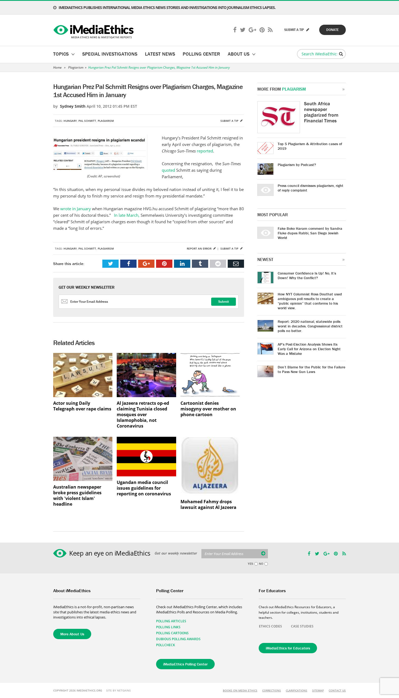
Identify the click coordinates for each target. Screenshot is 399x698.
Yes (250, 564)
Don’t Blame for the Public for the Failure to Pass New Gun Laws (311, 369)
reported (205, 151)
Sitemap (318, 690)
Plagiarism (75, 67)
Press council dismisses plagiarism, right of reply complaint (310, 188)
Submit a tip (229, 121)
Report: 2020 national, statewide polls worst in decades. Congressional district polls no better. (310, 326)
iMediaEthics (94, 30)
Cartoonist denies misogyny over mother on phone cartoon (208, 408)
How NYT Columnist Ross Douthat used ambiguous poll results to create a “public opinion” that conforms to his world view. (310, 301)
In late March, (127, 215)
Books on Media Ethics (240, 690)
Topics (61, 54)
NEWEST (265, 259)
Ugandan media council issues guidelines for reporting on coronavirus (144, 488)
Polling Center (201, 54)
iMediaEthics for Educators (288, 648)
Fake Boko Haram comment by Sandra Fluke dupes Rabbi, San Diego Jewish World (310, 233)
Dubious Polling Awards (178, 639)
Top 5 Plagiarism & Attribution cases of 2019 (310, 146)
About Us (238, 54)
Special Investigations (109, 54)
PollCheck (165, 645)
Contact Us (337, 690)
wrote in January (75, 208)
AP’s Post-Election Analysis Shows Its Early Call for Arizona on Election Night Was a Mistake (309, 349)
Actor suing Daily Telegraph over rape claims (82, 406)
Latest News (160, 54)
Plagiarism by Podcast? (297, 164)
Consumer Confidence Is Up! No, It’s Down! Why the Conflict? (307, 275)
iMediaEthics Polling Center (185, 664)
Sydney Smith (73, 106)
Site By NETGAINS (118, 690)
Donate (332, 29)
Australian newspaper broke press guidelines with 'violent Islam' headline (77, 495)
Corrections (271, 690)
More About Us (72, 634)
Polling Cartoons (172, 633)
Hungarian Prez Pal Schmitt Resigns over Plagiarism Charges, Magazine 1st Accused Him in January (159, 67)
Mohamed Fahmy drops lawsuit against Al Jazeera (208, 504)
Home (57, 67)
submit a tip (294, 29)
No (261, 564)
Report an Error (199, 248)
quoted (169, 170)
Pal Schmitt (87, 121)
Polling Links (168, 627)
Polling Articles (171, 621)
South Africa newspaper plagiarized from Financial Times (321, 112)
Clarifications (296, 690)
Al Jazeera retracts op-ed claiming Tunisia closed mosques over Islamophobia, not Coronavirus (143, 414)
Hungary (70, 121)
